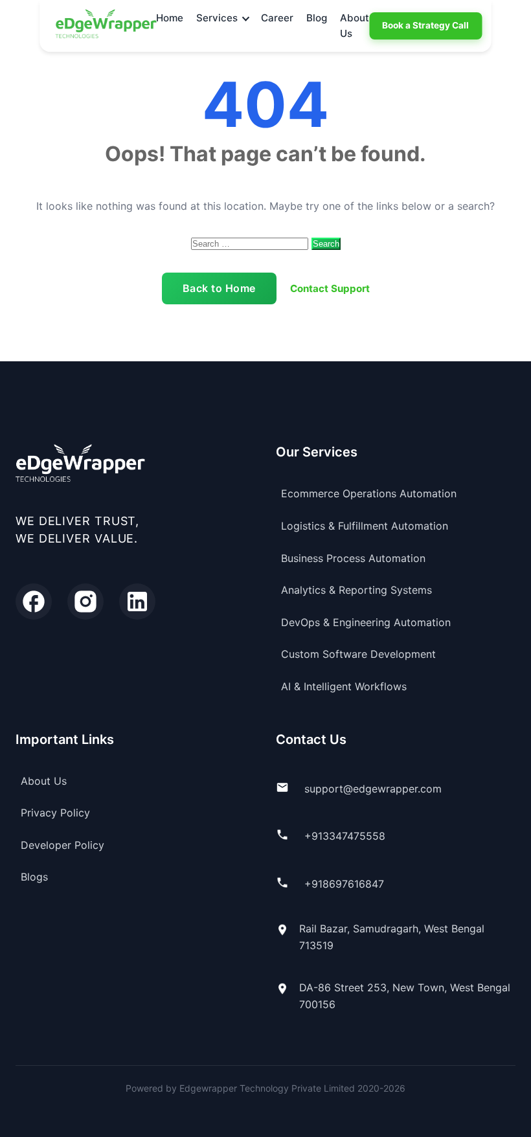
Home (169, 18)
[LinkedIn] (137, 601)
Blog (316, 18)
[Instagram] (85, 601)
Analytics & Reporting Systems (356, 589)
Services (217, 18)
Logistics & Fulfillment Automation (364, 525)
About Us (354, 25)
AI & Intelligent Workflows (344, 686)
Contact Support (330, 288)
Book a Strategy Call (425, 25)
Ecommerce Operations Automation (369, 493)
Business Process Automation (353, 558)
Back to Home (219, 288)
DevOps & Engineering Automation (366, 622)
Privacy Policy (55, 812)
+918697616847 (344, 883)
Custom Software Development (358, 653)
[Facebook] (34, 601)
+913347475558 (344, 835)
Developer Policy (62, 845)
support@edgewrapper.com (373, 788)
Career (277, 18)
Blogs (34, 876)
